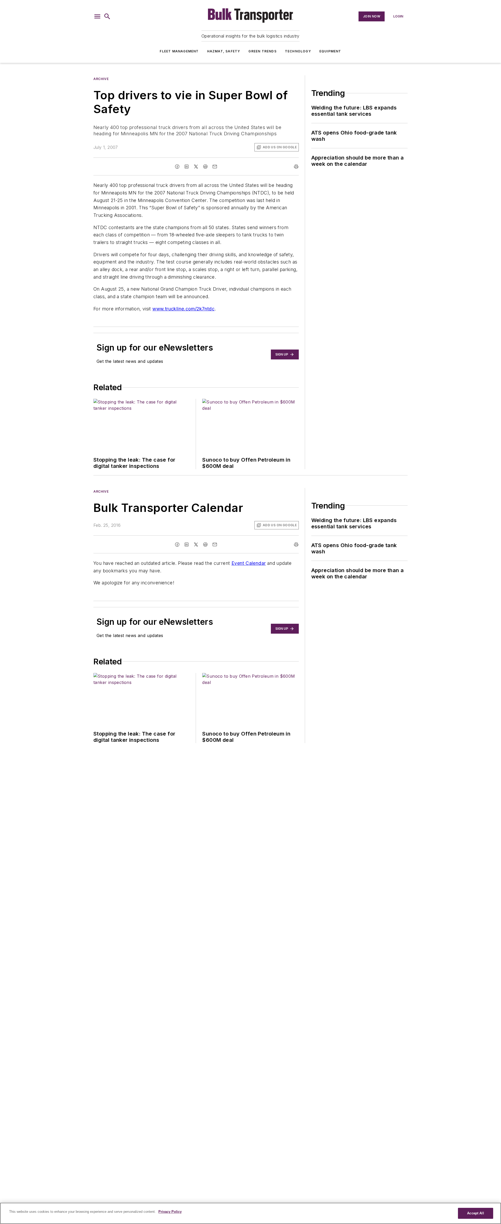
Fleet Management (179, 51)
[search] (107, 16)
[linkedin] (186, 166)
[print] (296, 166)
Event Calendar (248, 563)
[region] (250, 1213)
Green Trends (262, 51)
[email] (214, 166)
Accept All (475, 1213)
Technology (298, 51)
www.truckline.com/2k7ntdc (183, 308)
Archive (101, 79)
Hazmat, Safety (223, 51)
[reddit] (205, 166)
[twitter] (196, 166)
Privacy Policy (170, 1212)
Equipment (330, 51)
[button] (97, 16)
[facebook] (177, 166)
